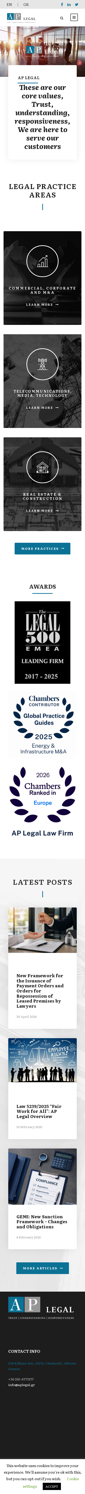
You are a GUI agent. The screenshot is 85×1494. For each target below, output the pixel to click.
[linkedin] (69, 4)
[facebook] (62, 4)
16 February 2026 (29, 1127)
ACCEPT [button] (52, 1486)
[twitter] (76, 4)
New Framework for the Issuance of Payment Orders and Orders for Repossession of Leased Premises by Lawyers (40, 990)
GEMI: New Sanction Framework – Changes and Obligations (42, 1221)
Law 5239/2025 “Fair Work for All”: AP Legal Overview (39, 1111)
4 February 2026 (29, 1237)
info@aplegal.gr (21, 1384)
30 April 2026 (27, 1016)
